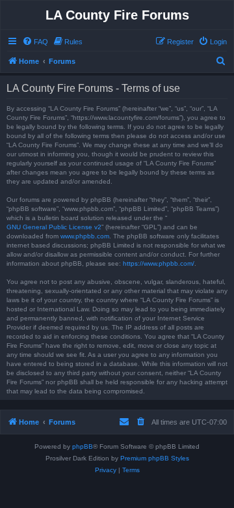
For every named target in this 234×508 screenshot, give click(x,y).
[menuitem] (35, 41)
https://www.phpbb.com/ (158, 263)
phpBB (82, 446)
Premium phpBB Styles (154, 458)
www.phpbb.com (84, 236)
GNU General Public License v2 (53, 227)
